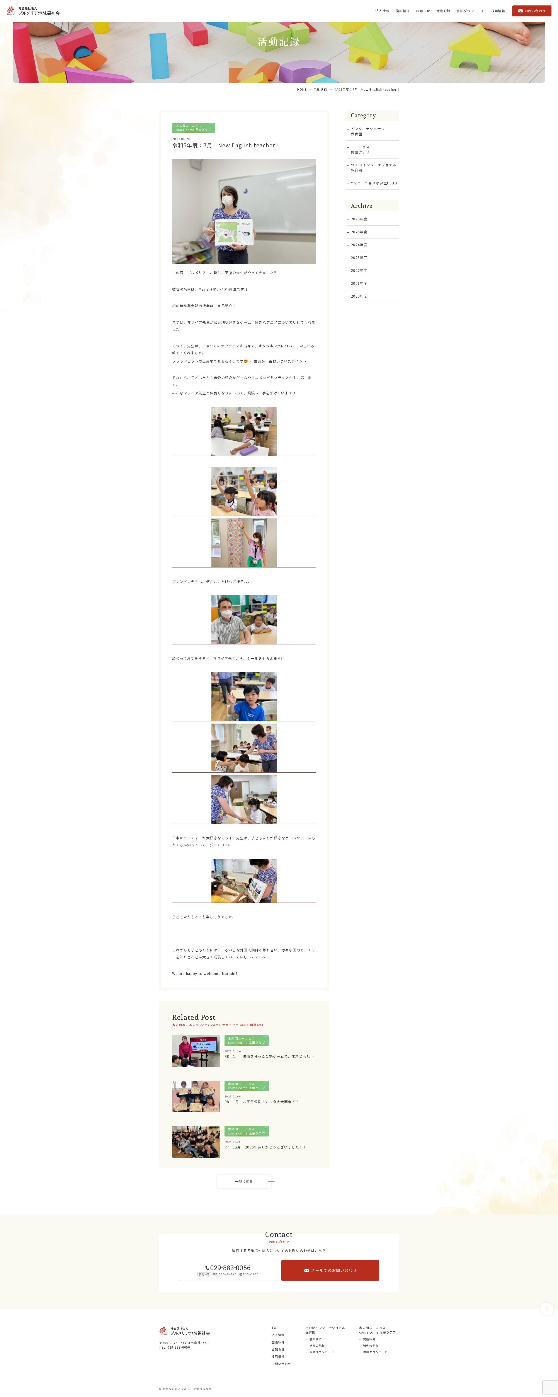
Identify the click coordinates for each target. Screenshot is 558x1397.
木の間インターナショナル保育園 (325, 1329)
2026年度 (359, 218)
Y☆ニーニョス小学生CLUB (374, 183)
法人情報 (382, 11)
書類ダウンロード (322, 1352)
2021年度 (359, 283)
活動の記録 (317, 1346)
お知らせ (423, 11)
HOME (302, 89)
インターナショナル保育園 (368, 131)
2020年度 (359, 296)
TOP (275, 1327)
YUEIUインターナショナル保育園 (373, 167)
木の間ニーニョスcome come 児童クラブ (377, 1329)
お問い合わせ (281, 1363)
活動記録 (443, 11)
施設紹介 (403, 11)
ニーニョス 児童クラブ (360, 149)
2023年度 (359, 257)
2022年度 (359, 270)
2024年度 (359, 244)
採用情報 (498, 11)
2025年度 (359, 231)
